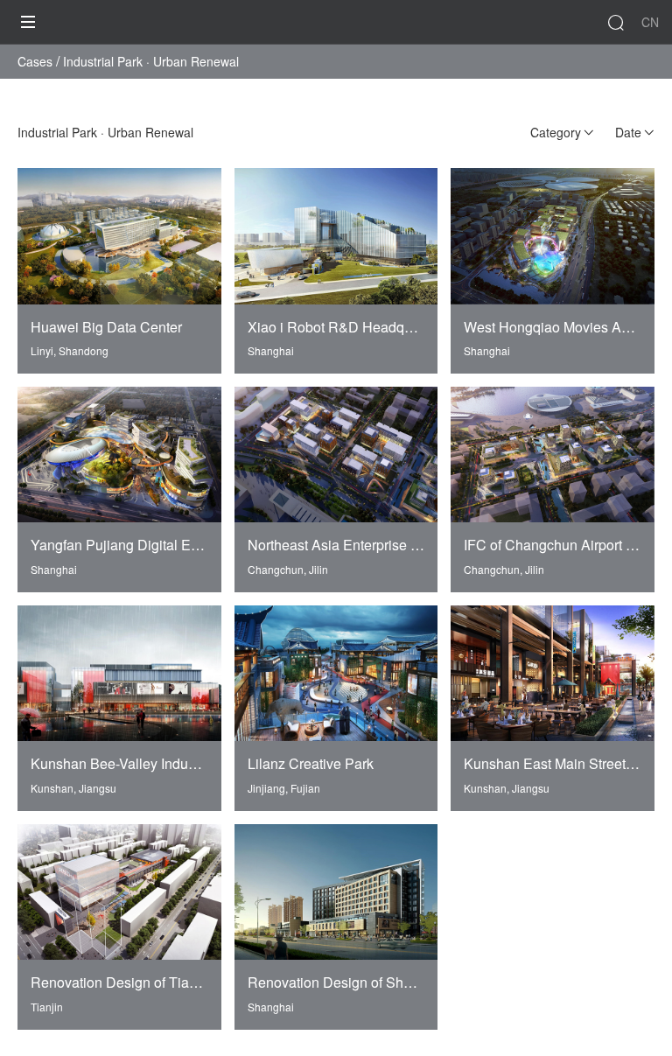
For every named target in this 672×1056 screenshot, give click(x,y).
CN (650, 22)
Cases (35, 61)
